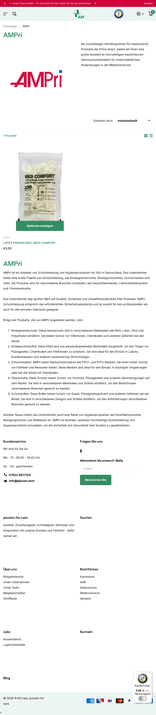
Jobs (6, 632)
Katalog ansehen (5, 12)
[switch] (143, 698)
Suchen (86, 517)
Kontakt (148, 3)
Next (95, 3)
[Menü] (149, 673)
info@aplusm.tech (22, 480)
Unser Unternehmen (16, 582)
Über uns (10, 569)
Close (14, 13)
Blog (6, 678)
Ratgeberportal (13, 576)
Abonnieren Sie (96, 479)
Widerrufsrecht (90, 593)
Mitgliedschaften (14, 593)
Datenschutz (88, 587)
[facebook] (81, 451)
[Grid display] (145, 135)
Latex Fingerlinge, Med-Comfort (29, 242)
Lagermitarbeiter (14, 644)
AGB (83, 582)
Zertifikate (10, 598)
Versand (85, 598)
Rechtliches (89, 569)
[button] (4, 3)
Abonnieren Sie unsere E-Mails (101, 460)
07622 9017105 (20, 475)
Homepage (10, 26)
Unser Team (11, 587)
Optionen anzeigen (40, 225)
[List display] (151, 135)
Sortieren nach (103, 120)
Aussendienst (12, 639)
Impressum (87, 576)
